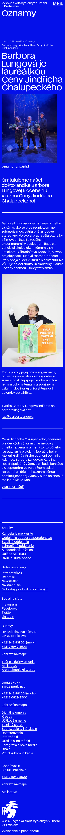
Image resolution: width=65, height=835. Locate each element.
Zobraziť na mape (14, 654)
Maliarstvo (9, 666)
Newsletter (10, 581)
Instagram (9, 604)
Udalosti (16, 42)
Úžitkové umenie (14, 720)
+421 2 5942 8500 (14, 646)
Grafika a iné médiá (16, 741)
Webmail (8, 577)
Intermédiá (10, 737)
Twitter (7, 612)
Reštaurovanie (12, 733)
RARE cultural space (16, 558)
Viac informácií (13, 487)
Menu (58, 3)
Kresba (7, 716)
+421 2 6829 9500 (14, 697)
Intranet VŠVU (12, 573)
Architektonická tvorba (18, 670)
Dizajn (6, 749)
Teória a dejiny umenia (18, 662)
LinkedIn (8, 616)
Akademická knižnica (17, 550)
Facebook (9, 608)
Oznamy (30, 42)
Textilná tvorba (12, 724)
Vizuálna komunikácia (17, 753)
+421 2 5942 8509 (14, 777)
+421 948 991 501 (14, 693)
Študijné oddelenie (15, 541)
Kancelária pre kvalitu (17, 533)
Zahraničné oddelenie (18, 545)
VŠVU (5, 42)
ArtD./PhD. (22, 166)
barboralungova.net (16, 410)
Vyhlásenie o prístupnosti (20, 831)
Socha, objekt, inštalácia (19, 728)
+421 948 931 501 (13, 642)
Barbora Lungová (14, 223)
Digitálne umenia (14, 712)
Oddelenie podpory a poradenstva (27, 537)
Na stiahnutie (11, 585)
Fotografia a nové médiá (19, 745)
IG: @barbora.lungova (17, 416)
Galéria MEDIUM (14, 554)
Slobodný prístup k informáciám (25, 589)
